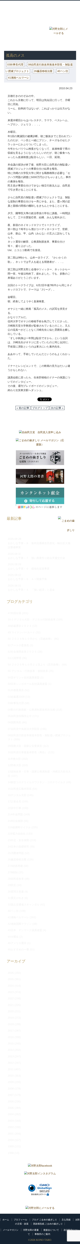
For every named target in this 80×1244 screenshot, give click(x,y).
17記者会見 (14, 801)
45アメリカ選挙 (17, 943)
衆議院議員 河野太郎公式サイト (40, 7)
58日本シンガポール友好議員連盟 (27, 683)
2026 (11, 972)
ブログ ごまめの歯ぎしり (44, 1219)
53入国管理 (14, 658)
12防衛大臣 (14, 765)
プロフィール (20, 1219)
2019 (11, 1017)
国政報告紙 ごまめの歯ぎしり (48, 1223)
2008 (11, 1088)
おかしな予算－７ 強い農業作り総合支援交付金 (36, 557)
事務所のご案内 (42, 1234)
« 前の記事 (23, 407)
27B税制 (13, 872)
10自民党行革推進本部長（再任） (27, 752)
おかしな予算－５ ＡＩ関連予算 (27, 579)
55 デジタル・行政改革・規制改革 (28, 670)
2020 (11, 1011)
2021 (11, 1004)
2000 (11, 1140)
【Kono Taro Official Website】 (40, 12)
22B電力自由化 (16, 833)
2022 (11, 998)
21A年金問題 (15, 814)
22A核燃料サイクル (19, 827)
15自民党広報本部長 (20, 788)
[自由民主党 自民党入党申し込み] (40, 433)
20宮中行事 (14, 808)
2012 (11, 1062)
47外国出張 (14, 613)
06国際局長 (14, 722)
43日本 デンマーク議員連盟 (25, 930)
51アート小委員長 (18, 645)
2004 (11, 1114)
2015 (11, 1043)
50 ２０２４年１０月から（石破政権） (30, 638)
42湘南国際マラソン (20, 923)
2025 (11, 979)
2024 (11, 985)
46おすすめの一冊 (18, 949)
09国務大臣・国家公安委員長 (25, 745)
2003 (11, 1120)
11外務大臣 (14, 758)
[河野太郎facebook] (40, 1167)
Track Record (59, 21)
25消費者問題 (16, 853)
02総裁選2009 (16, 696)
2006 (11, 1101)
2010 (11, 1075)
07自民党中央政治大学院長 (23, 728)
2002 (11, 1127)
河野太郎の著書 (31, 1230)
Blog (21, 30)
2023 (11, 992)
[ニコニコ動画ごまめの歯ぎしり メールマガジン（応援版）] (40, 458)
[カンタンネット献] (40, 500)
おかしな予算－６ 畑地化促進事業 (28, 568)
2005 (11, 1107)
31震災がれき (16, 897)
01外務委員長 (16, 690)
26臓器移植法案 (43, 71)
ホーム (5, 1219)
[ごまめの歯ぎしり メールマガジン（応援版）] (40, 443)
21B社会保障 (15, 820)
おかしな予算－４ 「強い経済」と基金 (31, 589)
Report (40, 30)
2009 (11, 1082)
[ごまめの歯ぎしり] (66, 530)
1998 (11, 1152)
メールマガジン (10, 1230)
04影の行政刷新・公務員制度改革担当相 (31, 709)
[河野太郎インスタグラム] (40, 1174)
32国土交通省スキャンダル (23, 904)
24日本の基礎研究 (18, 846)
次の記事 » (57, 407)
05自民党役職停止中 (20, 715)
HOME (8, 41)
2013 (11, 1056)
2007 (11, 1094)
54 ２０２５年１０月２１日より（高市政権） (34, 664)
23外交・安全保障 (18, 840)
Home (21, 21)
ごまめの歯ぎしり (16, 45)
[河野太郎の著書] (40, 477)
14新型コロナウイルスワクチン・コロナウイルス (36, 782)
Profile (40, 21)
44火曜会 (13, 936)
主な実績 (66, 1219)
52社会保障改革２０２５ (22, 651)
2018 (11, 1024)
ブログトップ (40, 407)
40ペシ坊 (62, 71)
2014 (11, 1049)
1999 (11, 1146)
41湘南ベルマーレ (18, 77)
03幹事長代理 (41, 45)
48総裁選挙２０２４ (20, 625)
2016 (11, 1037)
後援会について (51, 1230)
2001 (11, 1133)
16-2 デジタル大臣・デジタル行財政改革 (32, 619)
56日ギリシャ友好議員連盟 (23, 677)
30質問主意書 (16, 891)
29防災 (12, 885)
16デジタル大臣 (17, 795)
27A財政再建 (15, 865)
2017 (11, 1030)
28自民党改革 (16, 878)
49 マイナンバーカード (21, 632)
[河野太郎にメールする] (40, 1207)
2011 (11, 1069)
